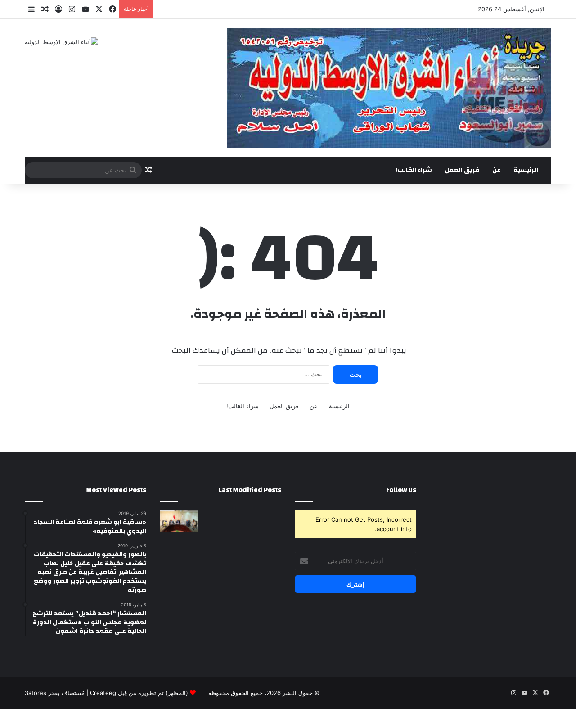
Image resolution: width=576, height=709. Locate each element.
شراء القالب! (414, 170)
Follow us (401, 490)
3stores (35, 692)
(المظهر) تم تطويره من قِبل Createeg (139, 692)
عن (496, 170)
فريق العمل (462, 170)
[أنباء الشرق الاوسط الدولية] (61, 42)
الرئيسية (525, 170)
